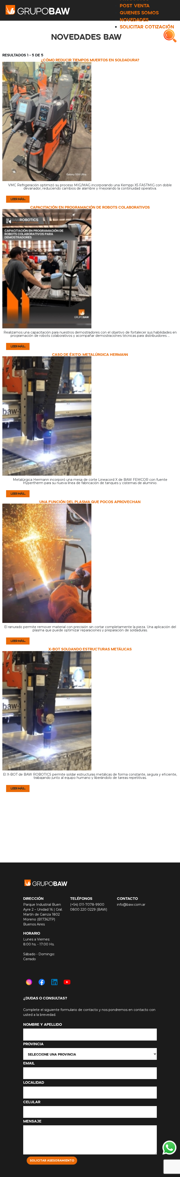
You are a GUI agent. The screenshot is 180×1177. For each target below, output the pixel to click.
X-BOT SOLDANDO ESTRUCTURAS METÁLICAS (90, 648)
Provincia (33, 1043)
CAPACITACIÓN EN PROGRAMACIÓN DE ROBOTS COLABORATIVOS (90, 207)
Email (29, 1062)
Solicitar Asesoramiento (52, 1160)
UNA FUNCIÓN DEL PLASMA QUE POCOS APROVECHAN (90, 501)
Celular (31, 1101)
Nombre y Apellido (42, 1024)
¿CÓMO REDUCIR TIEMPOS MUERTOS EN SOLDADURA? (90, 59)
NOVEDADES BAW (86, 35)
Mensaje (32, 1121)
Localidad (33, 1082)
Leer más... (18, 199)
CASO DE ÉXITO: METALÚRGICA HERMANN (90, 354)
